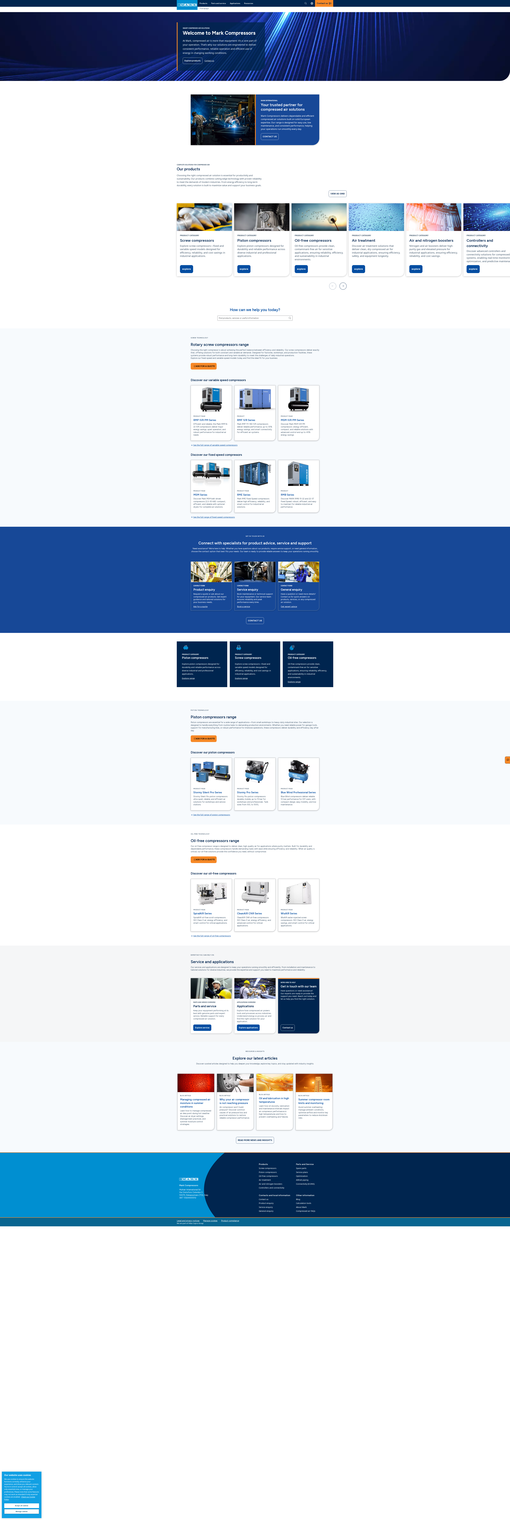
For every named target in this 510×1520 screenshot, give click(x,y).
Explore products (192, 61)
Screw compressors (197, 240)
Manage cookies (210, 1221)
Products (203, 3)
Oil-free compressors (313, 240)
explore (186, 268)
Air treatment (363, 240)
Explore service (202, 1027)
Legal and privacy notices (188, 1221)
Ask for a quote (200, 606)
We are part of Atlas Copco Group (190, 1223)
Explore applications (248, 1027)
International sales (312, 3)
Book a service (243, 606)
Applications (235, 3)
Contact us (209, 61)
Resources (248, 3)
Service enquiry (247, 589)
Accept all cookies (21, 1506)
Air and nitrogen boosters (431, 240)
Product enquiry (204, 589)
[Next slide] (343, 286)
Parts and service (218, 3)
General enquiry (291, 589)
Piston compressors (254, 240)
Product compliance (230, 1221)
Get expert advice (289, 606)
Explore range (188, 678)
